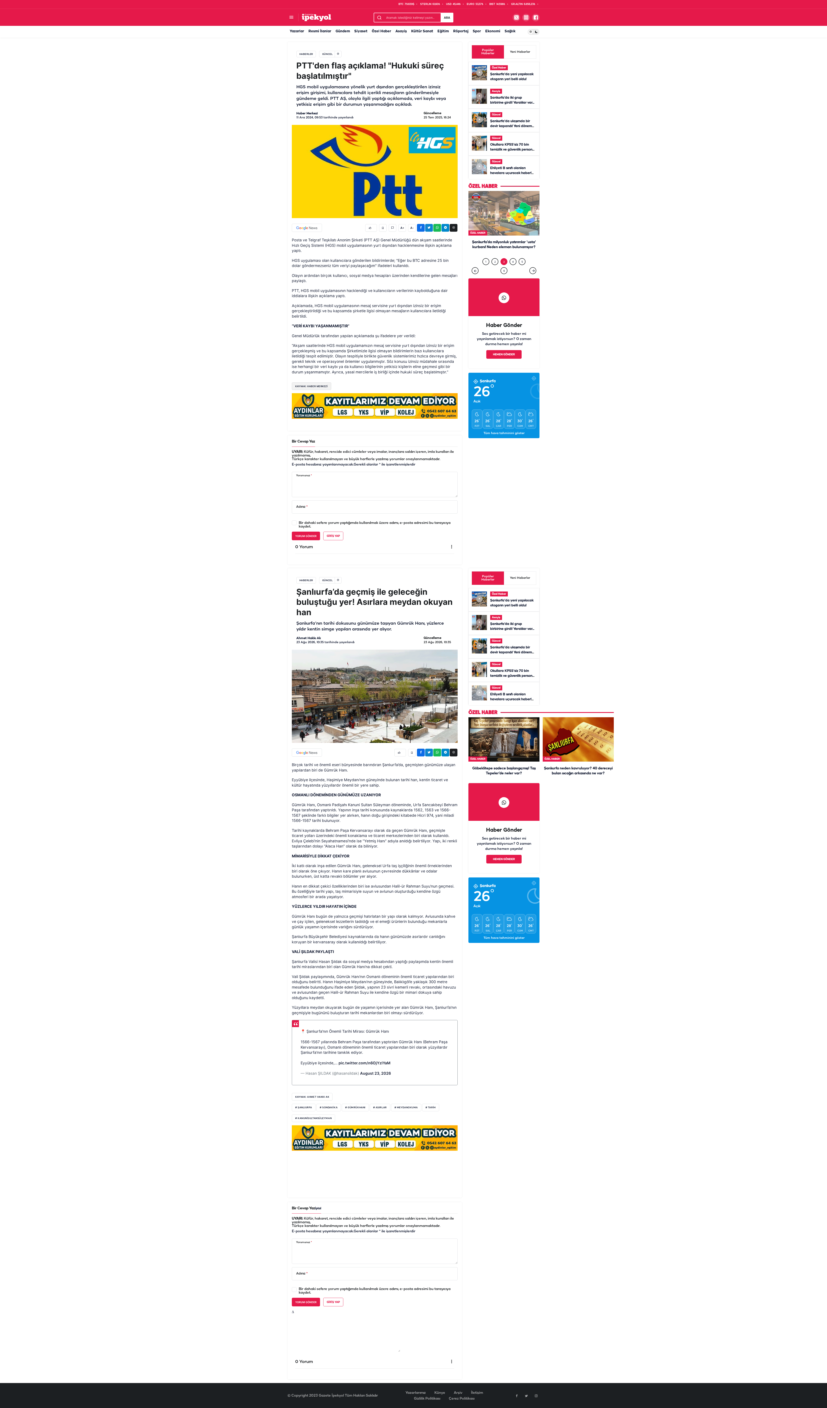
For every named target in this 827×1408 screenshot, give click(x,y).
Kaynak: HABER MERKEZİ (311, 386)
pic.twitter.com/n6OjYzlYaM (364, 1063)
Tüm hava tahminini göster (504, 442)
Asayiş (401, 31)
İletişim (477, 1393)
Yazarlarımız (416, 1393)
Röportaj (460, 31)
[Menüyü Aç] (291, 17)
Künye (439, 1393)
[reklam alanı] (375, 405)
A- (412, 228)
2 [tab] (495, 270)
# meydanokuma (406, 1107)
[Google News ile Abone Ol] (307, 228)
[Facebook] (516, 1395)
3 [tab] (504, 270)
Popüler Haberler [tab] (487, 52)
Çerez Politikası (461, 1398)
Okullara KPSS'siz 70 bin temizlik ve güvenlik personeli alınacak (513, 149)
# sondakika (328, 1107)
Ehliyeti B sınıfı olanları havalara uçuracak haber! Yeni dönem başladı (511, 173)
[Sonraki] (532, 279)
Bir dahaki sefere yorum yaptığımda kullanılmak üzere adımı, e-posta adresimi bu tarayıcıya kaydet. (375, 524)
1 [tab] (486, 270)
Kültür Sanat (422, 31)
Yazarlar (297, 31)
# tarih (431, 1107)
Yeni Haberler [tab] (520, 52)
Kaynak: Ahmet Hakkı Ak (312, 1096)
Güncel (496, 114)
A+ (402, 228)
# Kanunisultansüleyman (313, 1118)
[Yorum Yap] (392, 228)
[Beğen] (371, 228)
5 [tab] (522, 270)
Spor (477, 31)
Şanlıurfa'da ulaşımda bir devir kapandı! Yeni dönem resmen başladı (511, 126)
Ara (447, 17)
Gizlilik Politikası (427, 1398)
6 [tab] (504, 279)
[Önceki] (475, 279)
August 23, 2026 (375, 1073)
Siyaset (360, 31)
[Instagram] (536, 1395)
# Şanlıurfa (303, 1107)
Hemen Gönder (504, 363)
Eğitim (443, 31)
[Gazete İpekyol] (316, 17)
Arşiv (458, 1393)
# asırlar (380, 1107)
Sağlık (510, 31)
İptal (318, 1208)
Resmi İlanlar (319, 31)
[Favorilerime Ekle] (383, 228)
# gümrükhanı (355, 1107)
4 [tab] (513, 270)
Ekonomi (492, 31)
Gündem (343, 31)
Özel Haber (381, 31)
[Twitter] (526, 1395)
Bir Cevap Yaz (303, 441)
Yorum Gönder (306, 536)
